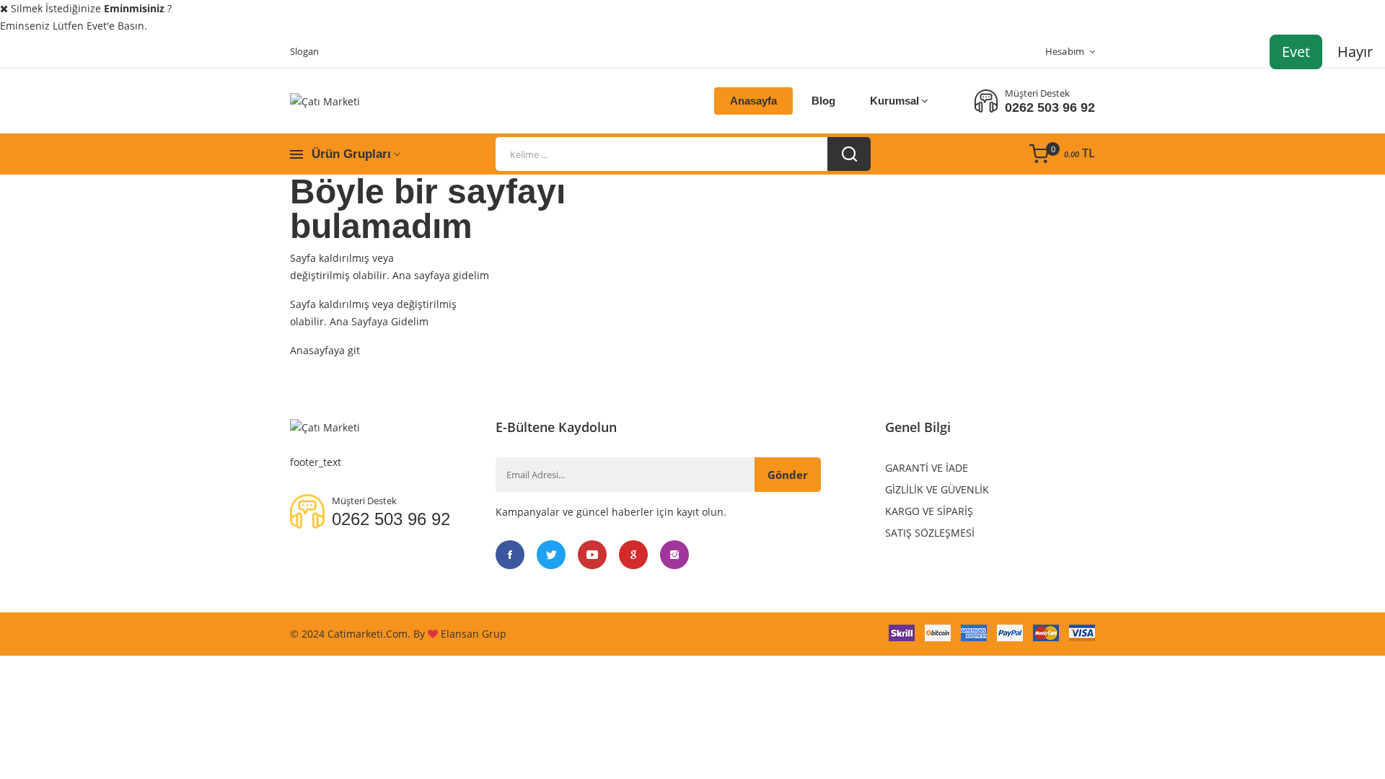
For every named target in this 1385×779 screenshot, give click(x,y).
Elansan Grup (473, 634)
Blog (823, 100)
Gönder (788, 474)
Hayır (1355, 51)
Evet (1296, 51)
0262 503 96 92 (1050, 107)
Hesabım (1065, 51)
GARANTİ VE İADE (926, 468)
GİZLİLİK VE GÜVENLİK (937, 489)
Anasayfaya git (325, 350)
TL (1079, 153)
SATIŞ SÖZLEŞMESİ (930, 533)
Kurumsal (894, 100)
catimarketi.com (367, 634)
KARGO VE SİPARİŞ (929, 511)
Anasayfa (753, 100)
